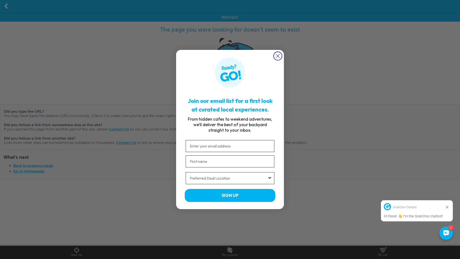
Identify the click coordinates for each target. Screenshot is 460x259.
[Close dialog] (278, 56)
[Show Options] (269, 178)
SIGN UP (230, 195)
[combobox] (228, 178)
